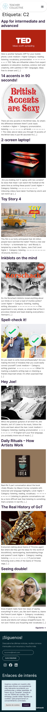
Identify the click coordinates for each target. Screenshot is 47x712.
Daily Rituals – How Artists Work (17, 442)
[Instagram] (5, 665)
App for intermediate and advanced (23, 23)
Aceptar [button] (26, 705)
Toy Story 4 (11, 199)
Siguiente (40, 628)
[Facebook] (10, 665)
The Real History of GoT (22, 507)
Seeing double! (14, 569)
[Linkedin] (16, 665)
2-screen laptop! (15, 140)
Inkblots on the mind (19, 258)
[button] (42, 7)
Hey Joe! (8, 381)
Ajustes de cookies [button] (13, 705)
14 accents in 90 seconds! (15, 77)
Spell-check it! (13, 320)
